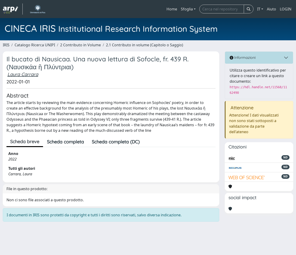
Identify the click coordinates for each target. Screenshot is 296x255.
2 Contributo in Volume (80, 44)
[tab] (147, 142)
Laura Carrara (22, 74)
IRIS (6, 44)
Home (171, 9)
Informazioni (244, 57)
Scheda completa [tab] (65, 142)
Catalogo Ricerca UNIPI (35, 44)
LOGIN (285, 9)
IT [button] (258, 9)
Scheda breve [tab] (24, 141)
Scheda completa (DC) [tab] (116, 142)
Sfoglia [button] (187, 9)
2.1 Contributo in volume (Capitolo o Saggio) (144, 44)
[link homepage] (13, 9)
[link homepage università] (37, 9)
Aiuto (271, 9)
